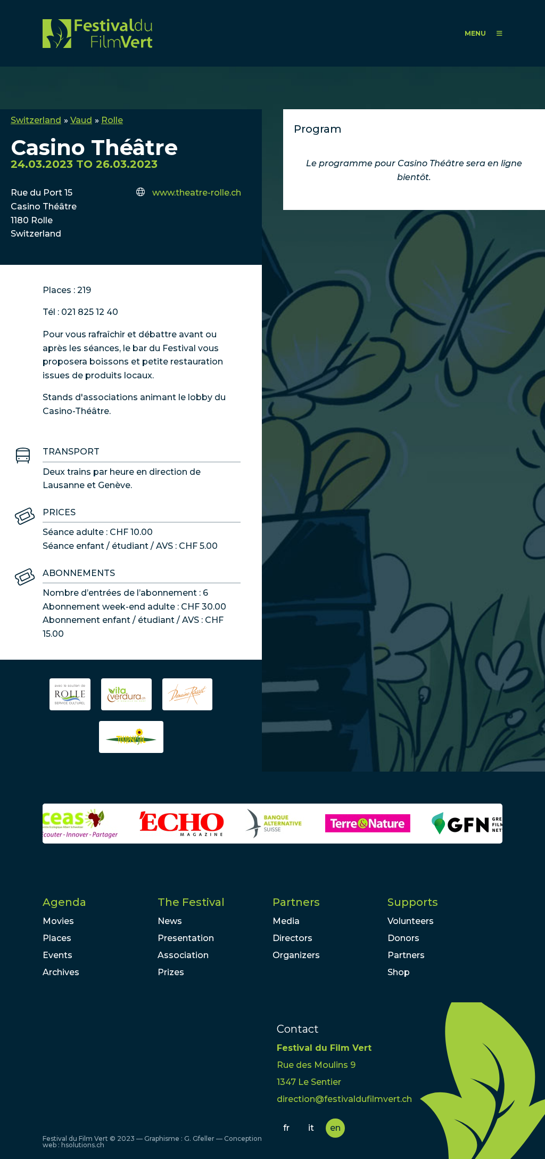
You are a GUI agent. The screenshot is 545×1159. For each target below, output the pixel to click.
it (311, 1128)
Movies (58, 921)
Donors (403, 938)
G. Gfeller (199, 1138)
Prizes (171, 972)
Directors (292, 938)
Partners (296, 902)
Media (286, 921)
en (335, 1128)
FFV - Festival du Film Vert (97, 33)
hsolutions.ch (82, 1145)
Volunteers (410, 921)
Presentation (186, 938)
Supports (412, 902)
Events (57, 955)
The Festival (191, 902)
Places (57, 938)
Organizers (296, 955)
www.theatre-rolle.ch (196, 193)
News (170, 921)
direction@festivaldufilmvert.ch (344, 1099)
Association (183, 955)
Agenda (64, 902)
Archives (61, 972)
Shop (398, 972)
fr (286, 1128)
